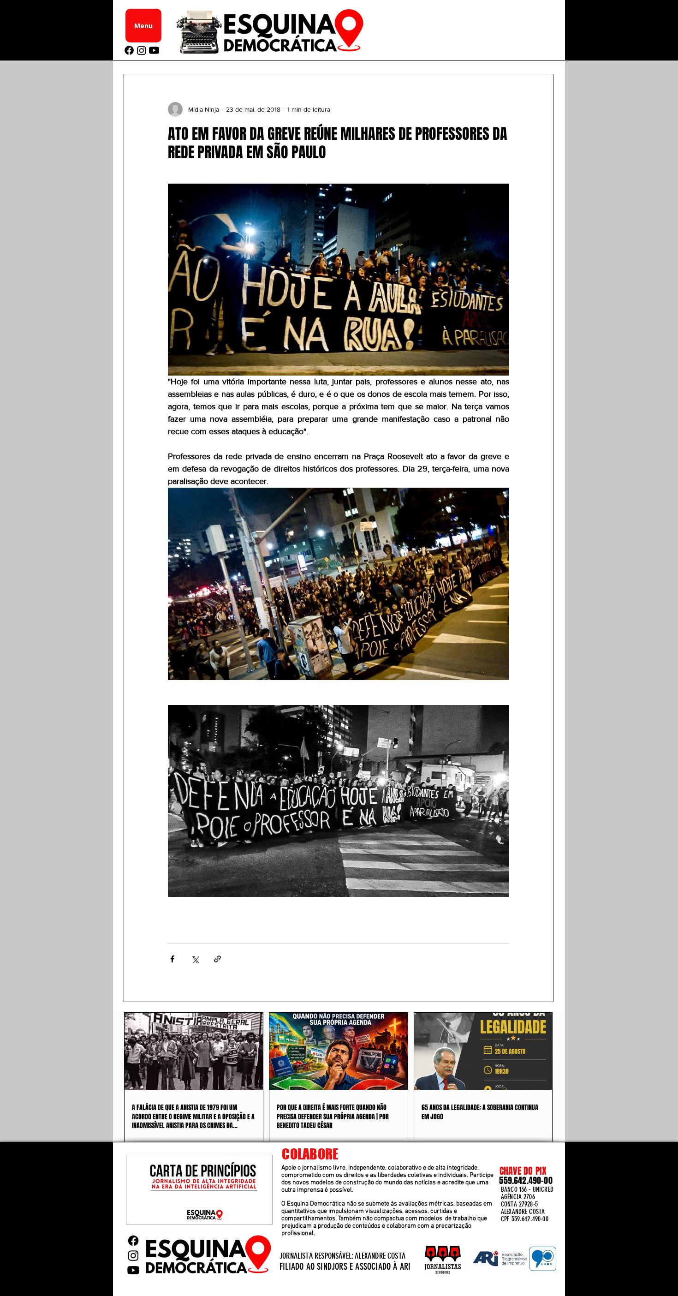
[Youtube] (154, 50)
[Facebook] (129, 50)
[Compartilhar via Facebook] (172, 959)
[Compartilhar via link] (217, 959)
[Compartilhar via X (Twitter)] (194, 959)
